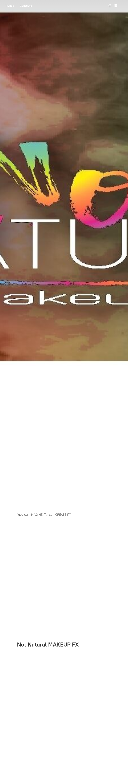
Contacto (26, 5)
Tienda (9, 5)
